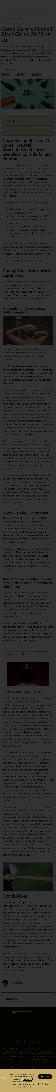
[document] (28, 546)
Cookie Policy (27, 1079)
